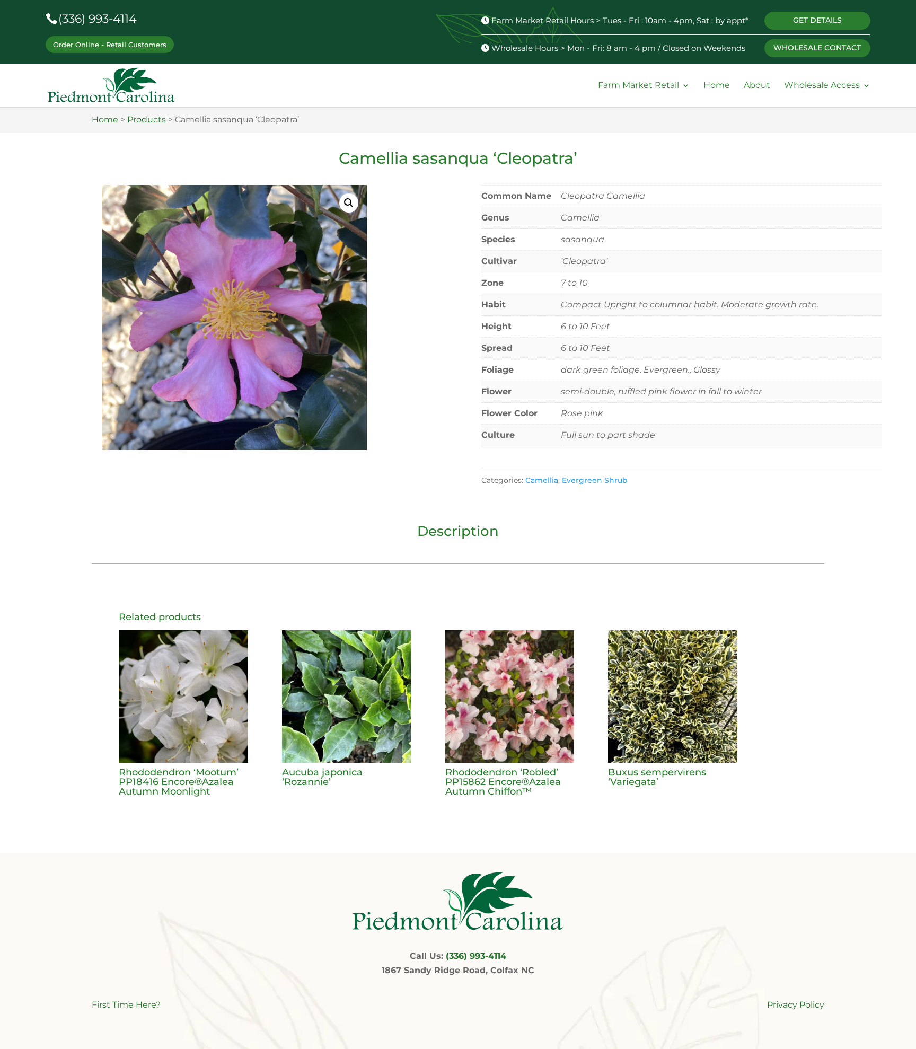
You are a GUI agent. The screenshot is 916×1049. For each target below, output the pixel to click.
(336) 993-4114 (97, 19)
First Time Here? (126, 1005)
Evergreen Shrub (595, 480)
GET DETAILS (817, 20)
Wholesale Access (822, 85)
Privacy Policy (795, 1005)
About (757, 85)
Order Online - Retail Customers (109, 44)
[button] (348, 203)
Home (716, 85)
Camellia (541, 480)
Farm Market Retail (638, 85)
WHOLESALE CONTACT (817, 47)
